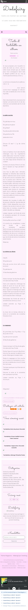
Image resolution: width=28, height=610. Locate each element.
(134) (10, 473)
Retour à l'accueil (8, 401)
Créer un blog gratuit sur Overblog (7, 561)
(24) (11, 481)
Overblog (24, 555)
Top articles (19, 561)
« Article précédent (9, 398)
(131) (7, 475)
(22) (11, 483)
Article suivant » (20, 398)
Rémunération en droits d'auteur (9, 565)
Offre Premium (21, 565)
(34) (13, 479)
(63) (12, 477)
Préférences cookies (21, 567)
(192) (9, 471)
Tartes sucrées (14, 53)
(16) (8, 487)
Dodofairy (14, 9)
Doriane (17, 518)
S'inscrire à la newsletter (10, 413)
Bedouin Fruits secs (9, 88)
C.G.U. (18, 563)
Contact (24, 561)
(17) (13, 485)
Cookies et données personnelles (9, 567)
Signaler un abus (11, 563)
